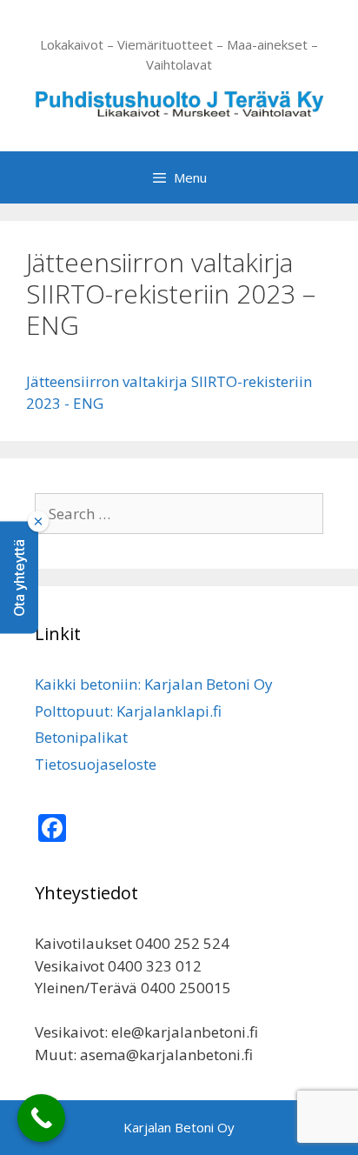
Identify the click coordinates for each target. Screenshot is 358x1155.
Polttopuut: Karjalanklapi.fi (128, 711)
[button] (19, 578)
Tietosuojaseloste (95, 764)
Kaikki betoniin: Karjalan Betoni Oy (154, 684)
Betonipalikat (81, 737)
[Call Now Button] (41, 1118)
